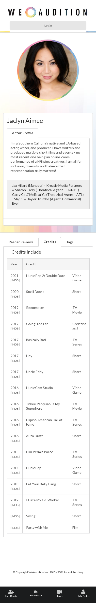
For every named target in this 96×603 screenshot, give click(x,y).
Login (48, 25)
